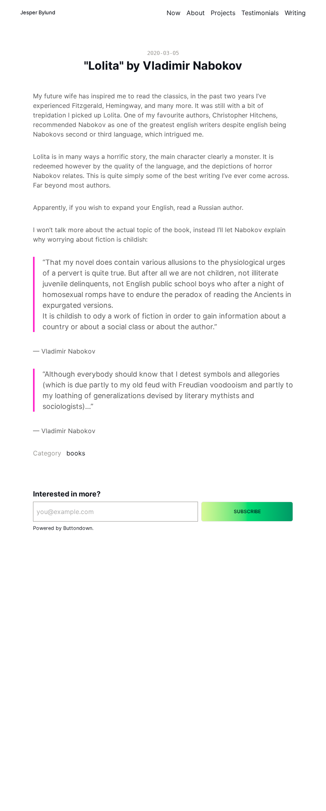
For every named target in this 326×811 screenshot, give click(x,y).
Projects (223, 13)
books (75, 453)
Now (173, 13)
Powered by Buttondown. (63, 528)
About (195, 13)
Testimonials (260, 13)
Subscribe (247, 511)
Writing (295, 13)
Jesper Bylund (37, 12)
